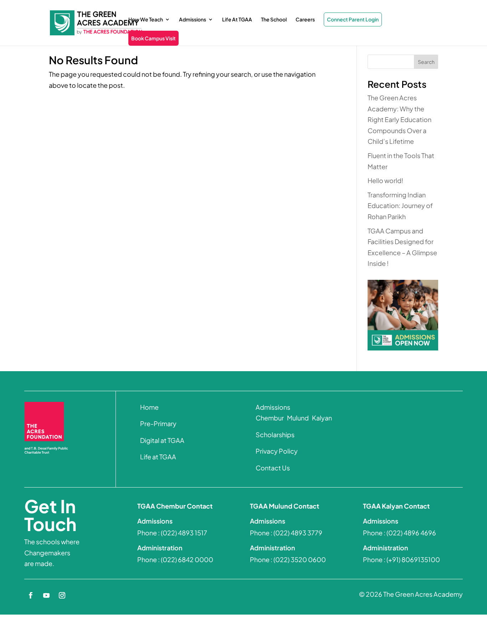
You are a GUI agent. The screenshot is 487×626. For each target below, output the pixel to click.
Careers (305, 19)
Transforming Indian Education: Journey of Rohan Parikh (400, 206)
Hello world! (385, 180)
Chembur (270, 418)
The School (274, 19)
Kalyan (321, 418)
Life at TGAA (158, 457)
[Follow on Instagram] (62, 595)
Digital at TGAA (162, 440)
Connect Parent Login (353, 19)
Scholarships (275, 434)
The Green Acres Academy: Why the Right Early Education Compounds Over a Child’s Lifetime (399, 119)
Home (149, 407)
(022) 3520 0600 (299, 559)
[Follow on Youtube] (46, 595)
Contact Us (273, 468)
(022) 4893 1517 (184, 533)
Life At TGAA (237, 19)
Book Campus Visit (153, 38)
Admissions (192, 19)
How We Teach (145, 19)
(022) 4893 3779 (297, 533)
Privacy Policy (277, 451)
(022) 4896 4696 (411, 533)
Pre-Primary (158, 423)
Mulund (297, 418)
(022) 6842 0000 (187, 559)
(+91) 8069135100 (413, 559)
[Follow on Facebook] (30, 595)
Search (426, 62)
